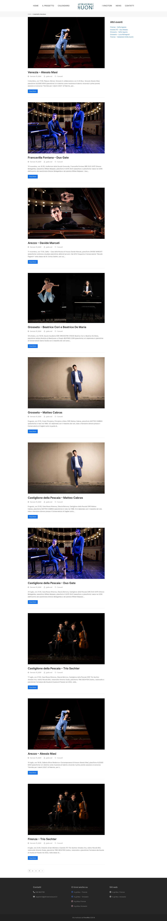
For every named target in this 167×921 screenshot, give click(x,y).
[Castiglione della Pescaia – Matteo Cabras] (66, 468)
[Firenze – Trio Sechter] (66, 809)
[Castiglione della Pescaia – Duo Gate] (66, 553)
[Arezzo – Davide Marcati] (66, 213)
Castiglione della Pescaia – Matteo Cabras (55, 497)
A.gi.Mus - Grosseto (81, 897)
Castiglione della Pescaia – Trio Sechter (54, 668)
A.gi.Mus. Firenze (118, 892)
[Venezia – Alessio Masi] (66, 42)
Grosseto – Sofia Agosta (118, 32)
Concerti (60, 76)
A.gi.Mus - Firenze (80, 892)
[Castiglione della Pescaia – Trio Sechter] (66, 638)
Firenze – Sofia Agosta (118, 27)
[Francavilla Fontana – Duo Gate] (66, 128)
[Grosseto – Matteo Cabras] (66, 383)
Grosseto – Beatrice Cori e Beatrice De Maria (57, 327)
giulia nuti (49, 76)
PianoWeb (87, 917)
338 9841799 (40, 892)
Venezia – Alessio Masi (42, 72)
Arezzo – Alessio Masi (42, 753)
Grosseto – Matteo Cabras (45, 412)
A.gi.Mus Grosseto (80, 906)
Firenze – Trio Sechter (42, 839)
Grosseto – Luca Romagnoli (120, 34)
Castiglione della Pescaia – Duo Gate (52, 583)
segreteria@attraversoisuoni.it (46, 897)
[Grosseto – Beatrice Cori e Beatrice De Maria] (66, 298)
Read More (32, 91)
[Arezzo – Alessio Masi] (66, 724)
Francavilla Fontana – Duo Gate (48, 157)
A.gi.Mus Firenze (80, 901)
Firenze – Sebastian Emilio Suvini (121, 37)
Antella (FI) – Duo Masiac (119, 30)
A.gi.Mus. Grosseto (119, 897)
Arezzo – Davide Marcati (44, 243)
